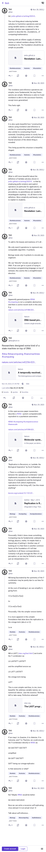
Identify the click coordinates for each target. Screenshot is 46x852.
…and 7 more (12, 635)
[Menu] (42, 849)
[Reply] (4, 397)
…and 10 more (12, 719)
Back (7, 3)
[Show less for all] (43, 3)
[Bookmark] (34, 75)
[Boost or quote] (18, 75)
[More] (42, 75)
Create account (10, 849)
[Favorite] (26, 75)
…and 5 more (12, 71)
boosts (5, 392)
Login (23, 849)
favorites (24, 392)
